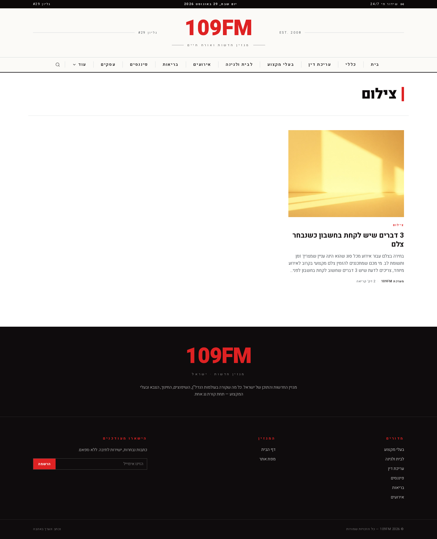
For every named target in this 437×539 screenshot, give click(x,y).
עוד (82, 64)
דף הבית (268, 449)
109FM (218, 356)
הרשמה (44, 464)
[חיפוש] (58, 64)
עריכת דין (320, 64)
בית (375, 64)
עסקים (108, 64)
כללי (350, 64)
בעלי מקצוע (280, 64)
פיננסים (139, 64)
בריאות (171, 64)
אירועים (202, 64)
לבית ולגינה (239, 64)
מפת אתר (267, 459)
